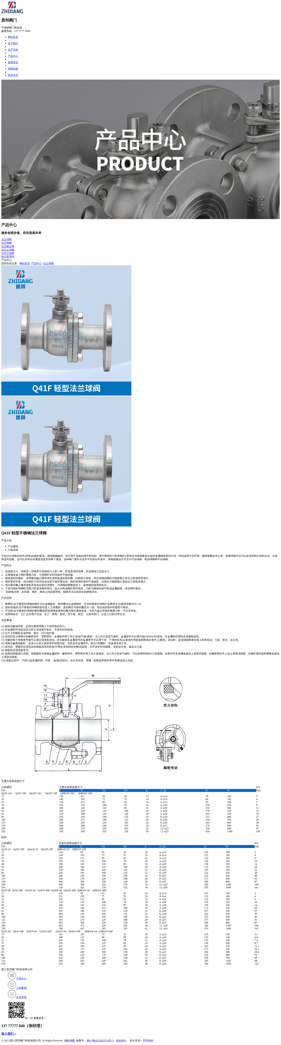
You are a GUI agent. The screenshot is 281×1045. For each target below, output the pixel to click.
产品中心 (13, 56)
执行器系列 (7, 256)
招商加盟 (13, 68)
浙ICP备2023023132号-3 (100, 1040)
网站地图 (69, 1040)
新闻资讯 (13, 62)
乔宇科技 (148, 1040)
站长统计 (121, 1040)
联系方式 (13, 75)
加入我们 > (8, 1033)
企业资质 (21, 997)
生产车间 (13, 49)
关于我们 (13, 43)
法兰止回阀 (7, 249)
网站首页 (13, 37)
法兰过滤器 (7, 253)
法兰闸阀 (6, 243)
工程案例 (21, 988)
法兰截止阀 (7, 246)
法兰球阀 (6, 239)
